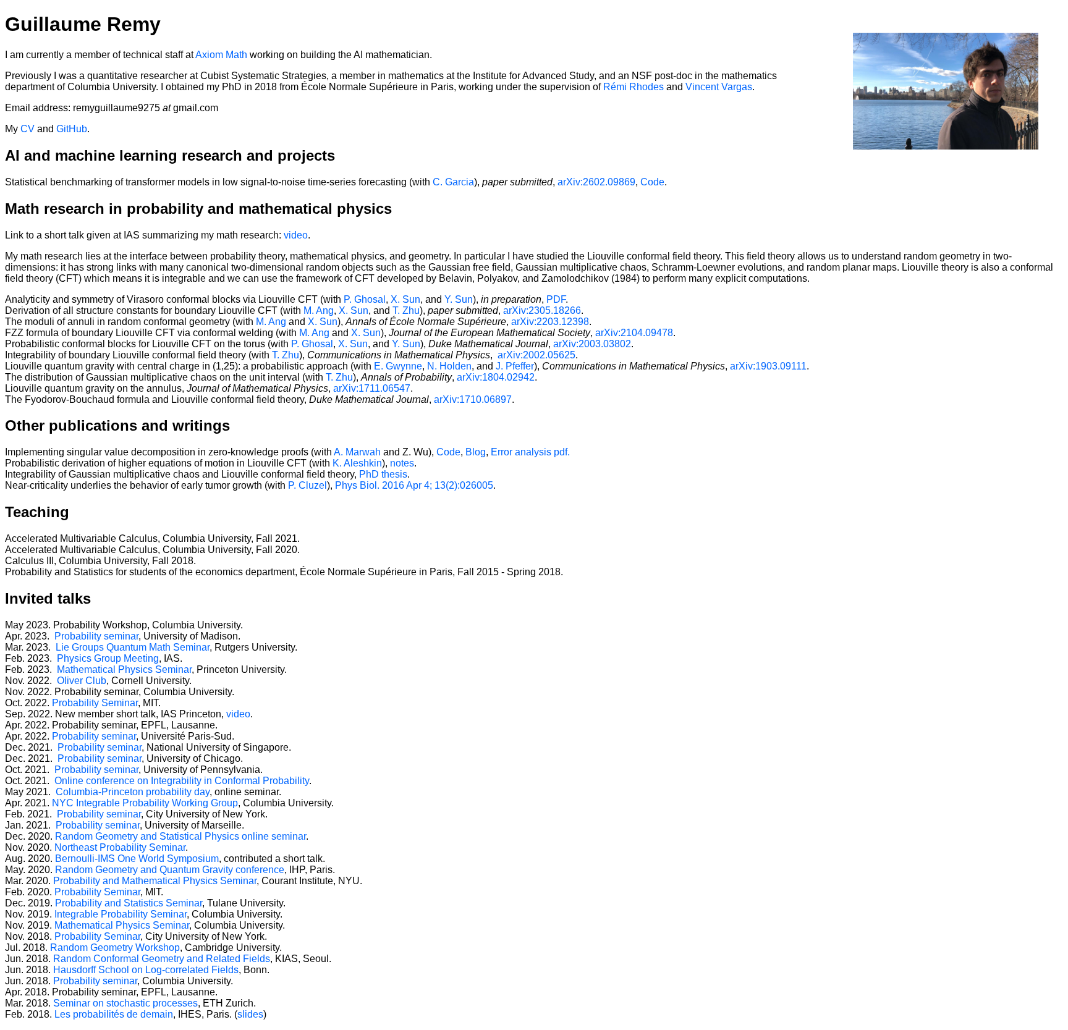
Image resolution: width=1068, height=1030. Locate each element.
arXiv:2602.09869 (596, 182)
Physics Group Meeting (108, 658)
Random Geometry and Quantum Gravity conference (169, 869)
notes (402, 463)
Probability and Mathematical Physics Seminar (154, 881)
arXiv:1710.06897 (473, 399)
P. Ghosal (365, 299)
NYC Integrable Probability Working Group (145, 803)
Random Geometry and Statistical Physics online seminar (180, 836)
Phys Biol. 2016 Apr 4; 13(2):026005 (414, 485)
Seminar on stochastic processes (125, 1003)
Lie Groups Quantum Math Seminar (133, 647)
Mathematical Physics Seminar (124, 669)
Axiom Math (221, 54)
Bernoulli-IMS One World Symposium (137, 858)
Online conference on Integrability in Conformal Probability (180, 780)
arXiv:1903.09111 (768, 366)
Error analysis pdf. (530, 452)
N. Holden (449, 366)
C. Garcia (453, 182)
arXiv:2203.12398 (550, 321)
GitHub (71, 129)
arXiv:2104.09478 (634, 332)
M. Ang (318, 310)
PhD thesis (383, 474)
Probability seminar (96, 636)
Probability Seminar (95, 703)
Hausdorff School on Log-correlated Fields (146, 970)
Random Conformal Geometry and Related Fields (161, 958)
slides (250, 1014)
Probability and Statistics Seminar (128, 903)
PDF (556, 299)
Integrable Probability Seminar (120, 914)
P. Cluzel (307, 485)
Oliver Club (81, 680)
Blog (475, 452)
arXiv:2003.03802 (592, 344)
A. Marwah (357, 452)
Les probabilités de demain (113, 1014)
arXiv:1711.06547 (371, 388)
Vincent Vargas (718, 87)
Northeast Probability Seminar (119, 847)
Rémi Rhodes (633, 87)
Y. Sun (458, 299)
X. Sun (405, 299)
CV (27, 129)
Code (652, 182)
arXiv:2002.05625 (536, 355)
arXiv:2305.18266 (542, 310)
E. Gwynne (398, 366)
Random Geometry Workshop (115, 947)
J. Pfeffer (515, 366)
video (296, 235)
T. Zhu (406, 310)
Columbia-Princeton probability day (131, 792)
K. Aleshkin (357, 463)
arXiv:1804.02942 (496, 377)
